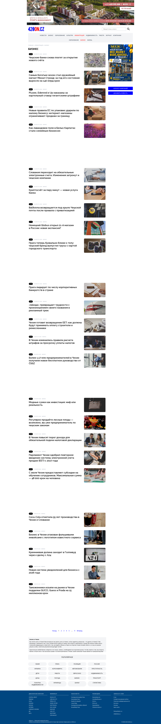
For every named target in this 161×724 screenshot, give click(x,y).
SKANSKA (31, 703)
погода (57, 678)
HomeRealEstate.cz (96, 699)
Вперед (79, 631)
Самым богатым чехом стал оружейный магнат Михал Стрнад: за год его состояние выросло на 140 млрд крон (54, 78)
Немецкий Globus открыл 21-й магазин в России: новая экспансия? (51, 226)
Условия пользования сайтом (121, 699)
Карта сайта (117, 707)
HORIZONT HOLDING (34, 709)
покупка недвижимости (37, 684)
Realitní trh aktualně (76, 701)
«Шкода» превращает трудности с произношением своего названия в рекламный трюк (49, 308)
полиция (77, 664)
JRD (29, 711)
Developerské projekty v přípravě (79, 705)
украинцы (57, 683)
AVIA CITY (52, 711)
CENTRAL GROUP (33, 697)
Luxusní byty (74, 703)
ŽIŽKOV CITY (53, 701)
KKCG (30, 713)
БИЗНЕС (50, 35)
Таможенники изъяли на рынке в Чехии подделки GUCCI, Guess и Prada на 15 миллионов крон (51, 590)
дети (37, 673)
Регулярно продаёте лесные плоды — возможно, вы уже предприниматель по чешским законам (52, 422)
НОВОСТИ (43, 35)
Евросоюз (77, 673)
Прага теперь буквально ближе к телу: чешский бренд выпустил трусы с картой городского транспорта (53, 246)
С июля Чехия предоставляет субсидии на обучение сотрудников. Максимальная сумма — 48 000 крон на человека (55, 475)
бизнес (77, 678)
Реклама (116, 705)
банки (77, 683)
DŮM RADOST (53, 715)
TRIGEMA (31, 699)
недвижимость (97, 673)
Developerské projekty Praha (78, 697)
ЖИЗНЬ (89, 40)
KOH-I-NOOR (53, 707)
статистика (97, 683)
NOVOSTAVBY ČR (75, 693)
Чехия (37, 664)
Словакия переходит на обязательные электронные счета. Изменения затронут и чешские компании (54, 175)
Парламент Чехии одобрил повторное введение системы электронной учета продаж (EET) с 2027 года (51, 458)
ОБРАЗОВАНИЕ (60, 35)
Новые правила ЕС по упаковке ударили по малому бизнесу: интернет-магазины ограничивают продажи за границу (54, 113)
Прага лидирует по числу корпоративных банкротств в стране (53, 288)
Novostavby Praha (75, 699)
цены (37, 678)
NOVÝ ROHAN (53, 705)
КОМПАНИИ (117, 35)
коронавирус (57, 669)
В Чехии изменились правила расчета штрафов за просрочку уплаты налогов (52, 341)
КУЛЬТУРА (69, 35)
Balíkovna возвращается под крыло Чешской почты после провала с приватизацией (55, 209)
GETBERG (31, 707)
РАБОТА (101, 35)
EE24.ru (94, 701)
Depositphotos (95, 705)
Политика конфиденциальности (122, 701)
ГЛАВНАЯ (30, 45)
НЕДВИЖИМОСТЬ (91, 35)
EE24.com (94, 703)
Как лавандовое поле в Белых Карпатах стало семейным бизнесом (52, 129)
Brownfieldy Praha (75, 707)
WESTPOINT (53, 713)
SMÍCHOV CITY (53, 699)
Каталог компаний (120, 88)
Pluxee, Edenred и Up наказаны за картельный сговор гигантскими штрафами (54, 94)
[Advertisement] (67, 153)
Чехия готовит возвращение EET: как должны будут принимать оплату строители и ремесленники (55, 325)
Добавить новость (120, 93)
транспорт (97, 678)
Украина (37, 669)
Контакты (116, 703)
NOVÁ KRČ (52, 709)
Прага (57, 664)
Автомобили (77, 669)
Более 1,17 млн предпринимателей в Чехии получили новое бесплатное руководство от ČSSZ (55, 360)
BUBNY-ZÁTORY (54, 703)
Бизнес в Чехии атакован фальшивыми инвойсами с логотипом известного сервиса (55, 536)
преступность (97, 669)
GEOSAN (31, 705)
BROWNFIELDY (53, 693)
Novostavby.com (96, 697)
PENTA (30, 701)
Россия (97, 664)
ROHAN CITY (53, 697)
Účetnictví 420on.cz (96, 707)
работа (57, 673)
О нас (115, 697)
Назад (54, 631)
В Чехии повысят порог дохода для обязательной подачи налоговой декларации (55, 439)
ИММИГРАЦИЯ (79, 35)
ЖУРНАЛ (108, 35)
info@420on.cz (117, 714)
